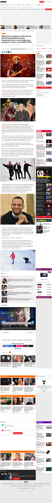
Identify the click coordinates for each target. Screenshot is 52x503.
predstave (13, 340)
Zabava (7, 30)
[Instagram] (40, 48)
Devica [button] (48, 378)
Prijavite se (17, 478)
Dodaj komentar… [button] (8, 430)
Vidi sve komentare (17, 433)
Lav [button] (45, 378)
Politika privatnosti (33, 485)
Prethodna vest (6, 332)
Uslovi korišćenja (39, 485)
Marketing (11, 485)
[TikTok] (46, 48)
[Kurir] (3, 2)
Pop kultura (11, 30)
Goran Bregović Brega (28, 340)
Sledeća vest (30, 332)
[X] (42, 48)
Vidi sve (44, 216)
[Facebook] (37, 48)
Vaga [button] (50, 378)
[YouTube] (44, 48)
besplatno (4, 340)
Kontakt (15, 485)
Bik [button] (39, 378)
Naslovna (3, 30)
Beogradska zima (20, 340)
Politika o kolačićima (24, 485)
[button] (33, 45)
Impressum (18, 485)
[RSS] (48, 48)
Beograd (3, 80)
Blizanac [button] (41, 378)
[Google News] (50, 48)
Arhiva (29, 485)
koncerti (8, 340)
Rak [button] (44, 378)
